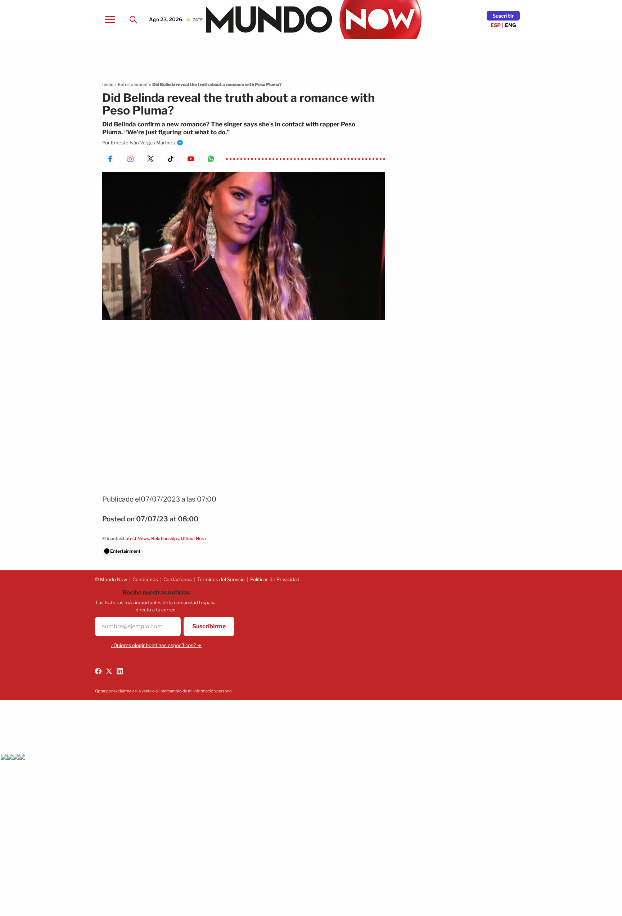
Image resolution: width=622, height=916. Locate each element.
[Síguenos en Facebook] (98, 671)
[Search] (133, 19)
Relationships (165, 538)
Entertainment (133, 84)
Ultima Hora (193, 538)
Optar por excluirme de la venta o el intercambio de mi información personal (164, 690)
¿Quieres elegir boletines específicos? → (156, 645)
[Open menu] (110, 19)
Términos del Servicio (221, 579)
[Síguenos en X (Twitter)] (109, 671)
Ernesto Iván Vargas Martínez (143, 142)
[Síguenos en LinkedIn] (120, 671)
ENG (510, 25)
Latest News (136, 538)
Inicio (107, 84)
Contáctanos (177, 579)
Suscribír (503, 16)
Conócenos (145, 579)
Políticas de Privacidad (274, 579)
